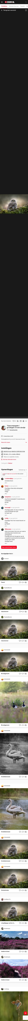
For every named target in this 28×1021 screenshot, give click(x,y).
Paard (3, 582)
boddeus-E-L (7, 899)
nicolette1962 (13, 430)
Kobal (6, 486)
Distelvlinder (5, 890)
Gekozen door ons (14, 6)
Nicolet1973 (7, 928)
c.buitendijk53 (9, 478)
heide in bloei (5, 951)
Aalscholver (4, 611)
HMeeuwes (8, 529)
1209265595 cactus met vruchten (8, 923)
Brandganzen (5, 673)
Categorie (6, 463)
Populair (22, 6)
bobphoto (8, 497)
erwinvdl (5, 558)
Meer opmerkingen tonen (9, 547)
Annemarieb (7, 649)
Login (3, 473)
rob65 (6, 518)
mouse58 (7, 507)
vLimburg (6, 989)
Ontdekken (4, 6)
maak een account (11, 473)
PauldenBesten (8, 587)
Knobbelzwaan (5, 776)
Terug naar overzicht (9, 10)
